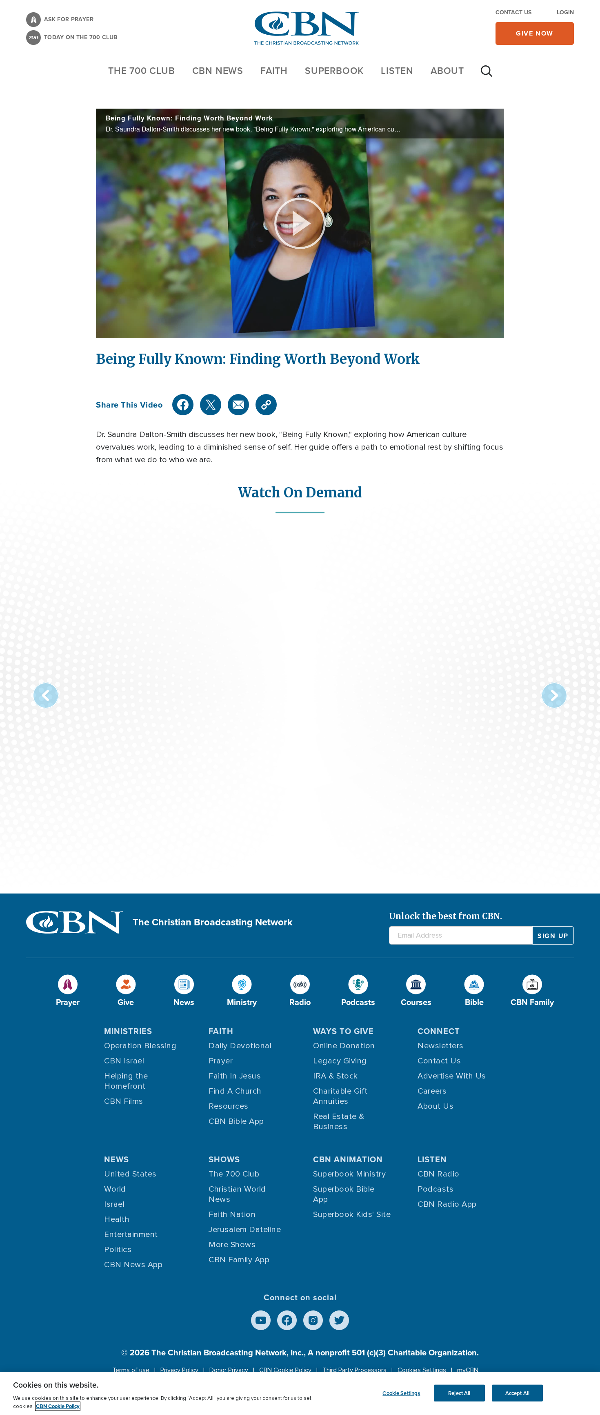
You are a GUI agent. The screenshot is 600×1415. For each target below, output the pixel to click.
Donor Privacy (228, 1370)
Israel (114, 1204)
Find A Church (235, 1091)
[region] (300, 1393)
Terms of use (130, 1370)
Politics (117, 1250)
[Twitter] (210, 404)
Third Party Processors (354, 1370)
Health (116, 1219)
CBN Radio (439, 1174)
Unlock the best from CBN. (445, 916)
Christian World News (237, 1194)
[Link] (266, 404)
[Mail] (238, 404)
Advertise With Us (452, 1076)
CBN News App (133, 1265)
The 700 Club (141, 71)
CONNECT (439, 1031)
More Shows (232, 1245)
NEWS (116, 1159)
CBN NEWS (217, 71)
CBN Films (123, 1101)
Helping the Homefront (126, 1081)
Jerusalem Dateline (245, 1230)
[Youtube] (261, 1320)
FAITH (274, 71)
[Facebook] (182, 404)
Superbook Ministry (349, 1174)
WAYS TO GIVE (343, 1031)
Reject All (459, 1393)
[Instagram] (313, 1320)
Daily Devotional (240, 1046)
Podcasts (435, 1189)
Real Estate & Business (338, 1122)
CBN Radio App (447, 1204)
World (115, 1189)
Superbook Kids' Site (352, 1214)
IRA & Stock (335, 1076)
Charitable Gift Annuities (340, 1096)
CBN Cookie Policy (285, 1370)
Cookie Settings (401, 1393)
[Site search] (486, 75)
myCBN (467, 1370)
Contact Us (513, 12)
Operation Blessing (140, 1046)
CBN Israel (124, 1061)
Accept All (517, 1393)
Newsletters (441, 1046)
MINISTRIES (128, 1031)
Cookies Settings (422, 1370)
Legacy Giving (340, 1061)
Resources (229, 1106)
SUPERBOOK (334, 71)
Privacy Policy (179, 1370)
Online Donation (344, 1046)
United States (130, 1174)
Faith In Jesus (235, 1076)
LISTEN (397, 71)
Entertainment (131, 1234)
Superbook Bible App (344, 1194)
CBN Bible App (236, 1121)
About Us (435, 1106)
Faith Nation (232, 1214)
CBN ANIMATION (348, 1159)
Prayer (221, 1061)
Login (565, 12)
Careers (432, 1091)
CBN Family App (239, 1260)
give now (534, 33)
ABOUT (447, 71)
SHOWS (224, 1159)
